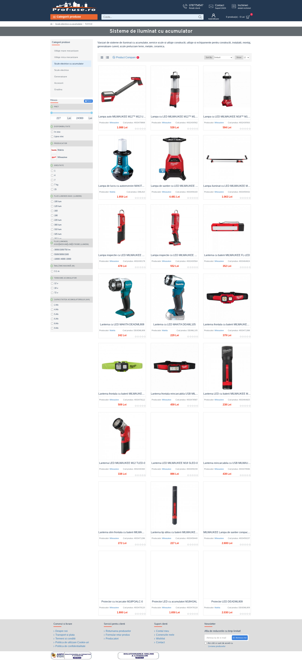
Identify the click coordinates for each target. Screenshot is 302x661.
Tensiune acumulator (65, 278)
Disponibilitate (62, 126)
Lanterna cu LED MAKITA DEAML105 (174, 324)
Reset (89, 101)
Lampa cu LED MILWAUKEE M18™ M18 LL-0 (227, 116)
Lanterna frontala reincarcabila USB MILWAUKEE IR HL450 (174, 393)
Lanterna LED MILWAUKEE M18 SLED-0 (174, 463)
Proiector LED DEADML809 (227, 601)
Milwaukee (114, 123)
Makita (112, 192)
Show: (239, 57)
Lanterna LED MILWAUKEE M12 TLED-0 (122, 463)
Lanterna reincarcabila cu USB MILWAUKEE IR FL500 (227, 463)
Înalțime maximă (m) (64, 266)
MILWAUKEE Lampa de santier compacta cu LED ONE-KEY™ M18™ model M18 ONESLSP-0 (227, 532)
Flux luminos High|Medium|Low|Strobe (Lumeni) (71, 243)
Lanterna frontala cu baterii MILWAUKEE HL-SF (227, 324)
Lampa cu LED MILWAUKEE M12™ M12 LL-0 (174, 116)
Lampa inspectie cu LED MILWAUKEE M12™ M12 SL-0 (122, 255)
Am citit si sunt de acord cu (220, 644)
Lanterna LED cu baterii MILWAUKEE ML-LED (227, 393)
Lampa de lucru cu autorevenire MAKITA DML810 (122, 186)
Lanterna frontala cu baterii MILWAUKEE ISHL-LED (122, 393)
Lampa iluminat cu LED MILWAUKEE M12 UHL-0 (227, 186)
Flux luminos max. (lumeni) (68, 196)
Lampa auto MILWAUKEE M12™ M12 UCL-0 (122, 116)
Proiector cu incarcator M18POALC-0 (122, 601)
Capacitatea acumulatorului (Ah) (72, 299)
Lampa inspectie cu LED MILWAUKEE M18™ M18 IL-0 (174, 255)
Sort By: (209, 57)
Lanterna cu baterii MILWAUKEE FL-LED (227, 255)
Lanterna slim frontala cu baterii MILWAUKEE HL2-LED (122, 532)
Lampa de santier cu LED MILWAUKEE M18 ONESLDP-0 (174, 186)
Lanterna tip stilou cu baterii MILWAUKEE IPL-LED (174, 532)
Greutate (59, 165)
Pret (56, 106)
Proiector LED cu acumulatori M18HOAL (174, 601)
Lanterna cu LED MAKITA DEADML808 (122, 324)
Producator (60, 143)
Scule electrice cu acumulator (68, 24)
